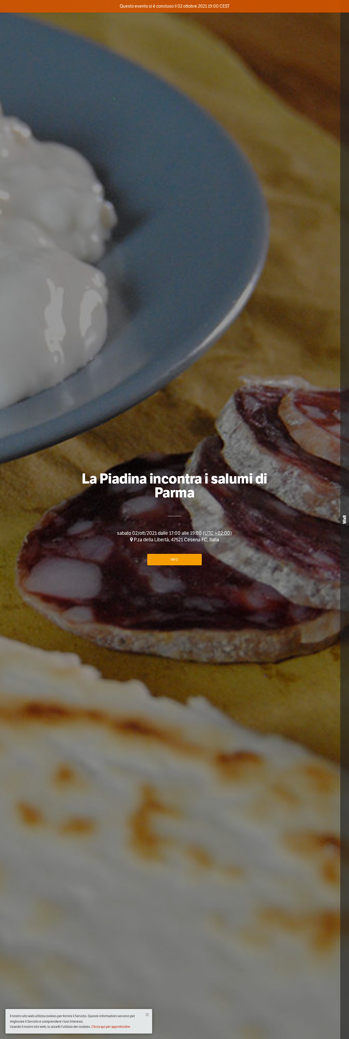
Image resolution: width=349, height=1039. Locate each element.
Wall (344, 519)
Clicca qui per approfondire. (111, 1027)
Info (174, 559)
